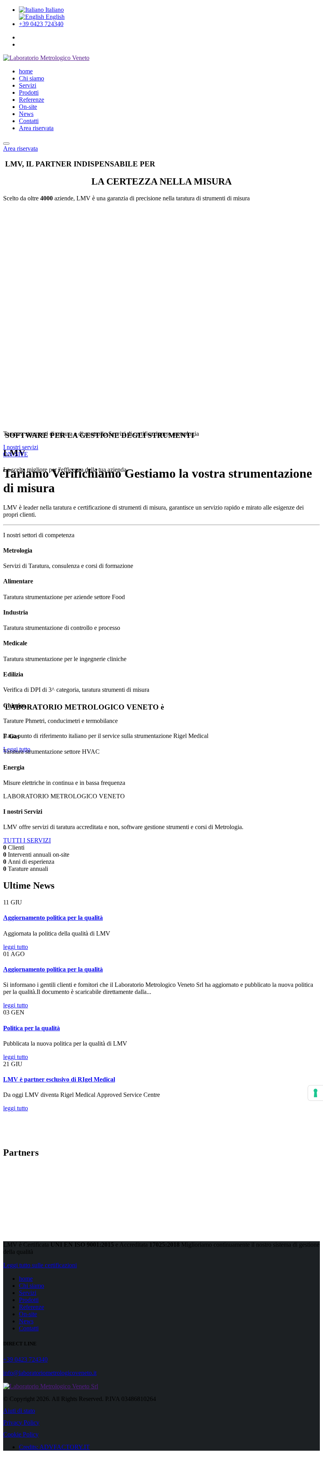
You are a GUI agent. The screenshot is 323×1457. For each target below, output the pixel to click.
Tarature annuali (28, 868)
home (26, 71)
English (54, 16)
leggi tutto (15, 946)
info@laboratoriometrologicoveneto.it (50, 1372)
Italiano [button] (54, 9)
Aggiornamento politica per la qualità (53, 917)
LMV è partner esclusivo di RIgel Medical (59, 1079)
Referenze (31, 99)
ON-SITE (15, 454)
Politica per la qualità (31, 1028)
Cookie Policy (21, 1434)
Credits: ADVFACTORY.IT (54, 1447)
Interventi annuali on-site (38, 854)
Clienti (16, 847)
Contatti (29, 121)
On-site (28, 106)
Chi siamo (31, 78)
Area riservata (36, 128)
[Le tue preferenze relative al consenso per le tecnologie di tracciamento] (315, 1092)
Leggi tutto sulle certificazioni (40, 1265)
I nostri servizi (20, 447)
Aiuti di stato (19, 1410)
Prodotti (29, 92)
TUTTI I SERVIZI (27, 840)
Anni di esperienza (31, 861)
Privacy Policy (21, 1422)
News (26, 113)
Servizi (27, 85)
